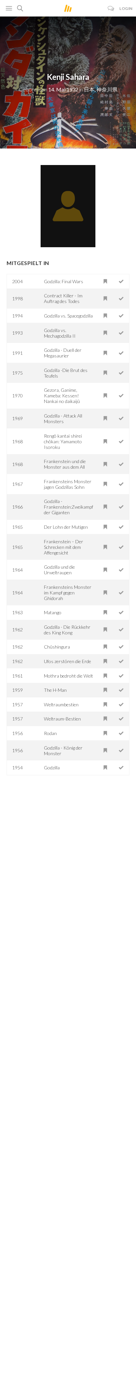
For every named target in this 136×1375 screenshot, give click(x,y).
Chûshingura (57, 647)
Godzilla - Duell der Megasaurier (63, 352)
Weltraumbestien (61, 704)
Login (126, 8)
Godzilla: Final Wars (63, 281)
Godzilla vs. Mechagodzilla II (60, 333)
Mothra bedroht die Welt (68, 676)
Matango (52, 612)
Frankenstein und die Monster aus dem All (65, 464)
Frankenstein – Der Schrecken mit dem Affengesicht (63, 547)
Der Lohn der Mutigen (66, 527)
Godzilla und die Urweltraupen (59, 569)
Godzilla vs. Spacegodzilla (68, 316)
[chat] (111, 8)
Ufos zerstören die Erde (67, 661)
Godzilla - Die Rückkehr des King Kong (67, 629)
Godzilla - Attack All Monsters (63, 418)
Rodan (50, 733)
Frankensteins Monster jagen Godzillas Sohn (67, 484)
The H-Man (55, 690)
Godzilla (52, 767)
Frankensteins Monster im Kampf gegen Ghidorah (67, 592)
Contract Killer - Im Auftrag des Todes (63, 298)
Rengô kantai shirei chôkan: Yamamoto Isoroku (63, 441)
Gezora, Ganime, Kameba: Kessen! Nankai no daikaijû (62, 395)
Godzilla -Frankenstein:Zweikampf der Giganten (68, 506)
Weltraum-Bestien (62, 718)
